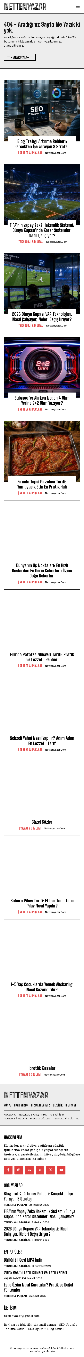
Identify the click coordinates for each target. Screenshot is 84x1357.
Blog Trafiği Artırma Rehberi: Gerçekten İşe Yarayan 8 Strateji (42, 144)
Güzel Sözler (42, 822)
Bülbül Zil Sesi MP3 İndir (23, 1260)
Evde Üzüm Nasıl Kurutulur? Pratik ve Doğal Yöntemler (38, 1287)
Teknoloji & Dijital (30, 241)
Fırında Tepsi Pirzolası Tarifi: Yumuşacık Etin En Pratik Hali (42, 484)
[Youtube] (61, 1170)
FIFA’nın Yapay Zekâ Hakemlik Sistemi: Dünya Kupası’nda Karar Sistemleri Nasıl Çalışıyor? (42, 230)
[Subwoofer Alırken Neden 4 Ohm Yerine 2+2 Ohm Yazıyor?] (42, 367)
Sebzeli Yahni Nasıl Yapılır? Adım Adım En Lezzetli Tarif (42, 740)
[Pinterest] (40, 1170)
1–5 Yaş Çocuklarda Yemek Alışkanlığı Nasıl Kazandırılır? (42, 987)
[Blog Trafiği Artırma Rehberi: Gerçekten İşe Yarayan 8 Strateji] (42, 110)
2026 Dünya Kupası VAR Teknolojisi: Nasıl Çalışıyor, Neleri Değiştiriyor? (42, 316)
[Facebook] (8, 1170)
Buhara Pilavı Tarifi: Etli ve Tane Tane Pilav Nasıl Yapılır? (42, 903)
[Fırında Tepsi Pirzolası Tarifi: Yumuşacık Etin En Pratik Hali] (42, 451)
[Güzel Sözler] (42, 791)
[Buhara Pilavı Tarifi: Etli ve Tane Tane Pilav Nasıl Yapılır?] (42, 870)
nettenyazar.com (55, 152)
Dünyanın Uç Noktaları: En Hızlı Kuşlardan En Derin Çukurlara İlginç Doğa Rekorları (42, 570)
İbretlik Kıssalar (42, 1068)
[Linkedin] (29, 1170)
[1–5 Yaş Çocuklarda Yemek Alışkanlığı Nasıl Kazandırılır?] (42, 953)
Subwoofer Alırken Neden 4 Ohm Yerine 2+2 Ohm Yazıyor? (42, 400)
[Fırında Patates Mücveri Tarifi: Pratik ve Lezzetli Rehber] (42, 624)
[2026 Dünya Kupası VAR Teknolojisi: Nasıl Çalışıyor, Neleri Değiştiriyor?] (42, 283)
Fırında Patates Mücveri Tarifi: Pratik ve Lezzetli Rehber (42, 657)
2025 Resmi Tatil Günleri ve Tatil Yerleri (35, 1272)
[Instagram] (18, 1170)
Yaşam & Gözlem (31, 828)
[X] (50, 1170)
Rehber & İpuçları (31, 152)
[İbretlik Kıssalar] (42, 1037)
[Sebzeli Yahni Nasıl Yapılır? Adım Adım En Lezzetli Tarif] (42, 707)
